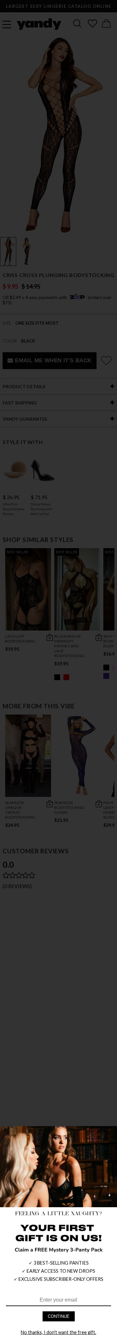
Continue (59, 1316)
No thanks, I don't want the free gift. (58, 1332)
